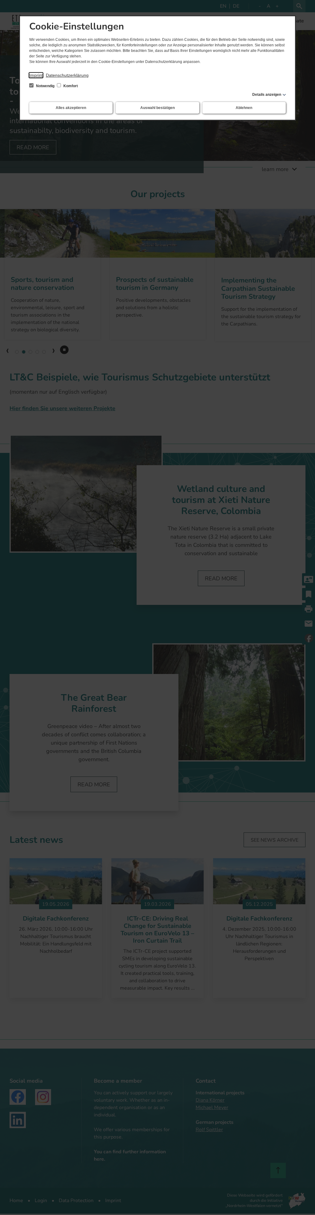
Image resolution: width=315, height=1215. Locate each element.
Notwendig (45, 86)
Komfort (70, 86)
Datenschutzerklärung (67, 75)
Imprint (36, 75)
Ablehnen (244, 108)
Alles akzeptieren (71, 108)
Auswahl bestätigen (157, 108)
